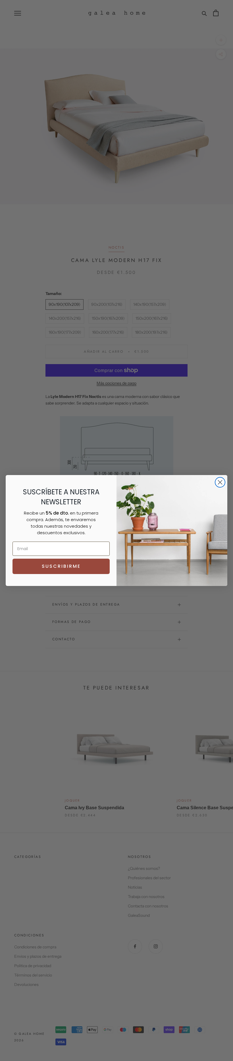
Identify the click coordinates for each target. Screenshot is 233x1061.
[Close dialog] (220, 482)
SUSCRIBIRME (61, 566)
